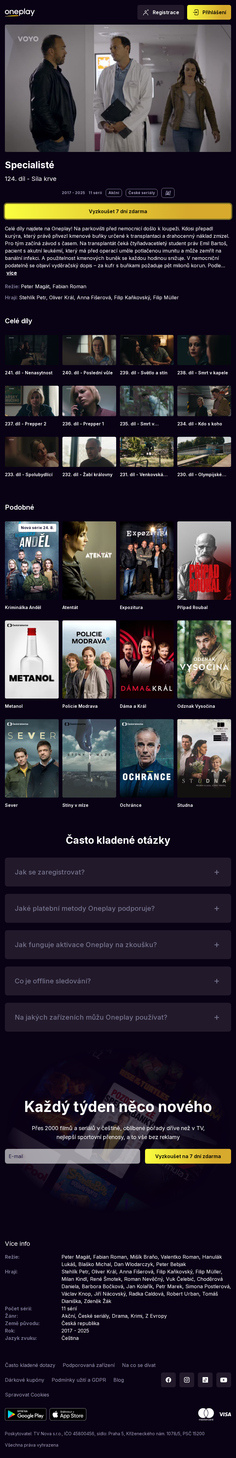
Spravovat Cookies (27, 1395)
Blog (118, 1380)
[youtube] (223, 1379)
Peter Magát (35, 286)
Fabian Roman (69, 286)
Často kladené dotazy (30, 1365)
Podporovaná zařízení (89, 1365)
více (11, 273)
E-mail (16, 1156)
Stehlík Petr (32, 297)
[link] (32, 355)
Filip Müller (166, 297)
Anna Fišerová (94, 297)
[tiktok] (205, 1379)
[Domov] (20, 12)
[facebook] (168, 1379)
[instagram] (186, 1379)
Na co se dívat (138, 1365)
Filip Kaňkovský (132, 297)
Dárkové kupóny (24, 1380)
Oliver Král (61, 297)
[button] (118, 872)
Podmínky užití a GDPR (79, 1380)
